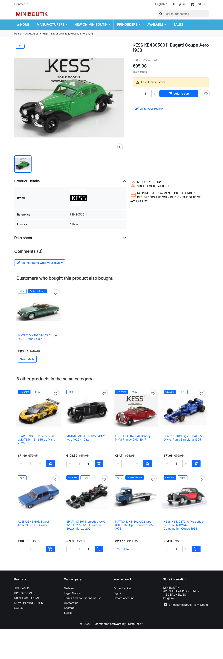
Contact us (21, 4)
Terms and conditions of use (82, 598)
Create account (124, 598)
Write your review (151, 108)
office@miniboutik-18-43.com (188, 604)
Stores (68, 612)
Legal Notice (72, 593)
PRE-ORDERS (23, 593)
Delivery (69, 588)
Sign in (118, 593)
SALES (18, 608)
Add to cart (179, 93)
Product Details (27, 181)
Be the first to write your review (40, 263)
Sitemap (69, 608)
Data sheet (23, 238)
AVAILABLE (21, 588)
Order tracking (123, 588)
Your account (122, 579)
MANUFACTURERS (26, 598)
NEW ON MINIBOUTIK (28, 603)
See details (27, 359)
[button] (179, 4)
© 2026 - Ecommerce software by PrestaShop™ (111, 624)
